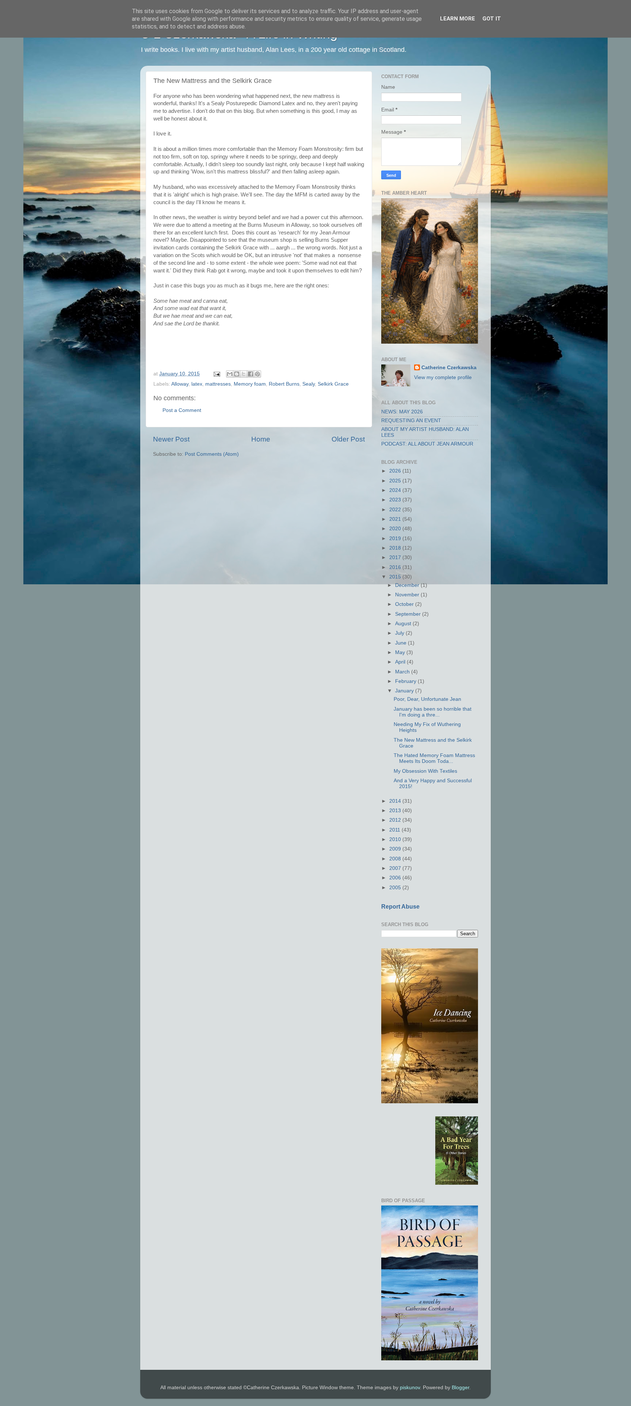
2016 (395, 567)
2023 (395, 500)
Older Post (348, 439)
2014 (395, 801)
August (404, 623)
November (408, 594)
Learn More (457, 18)
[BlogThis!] (236, 374)
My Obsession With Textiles (425, 771)
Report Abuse (400, 906)
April (401, 662)
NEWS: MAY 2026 (402, 411)
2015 (395, 577)
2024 (395, 490)
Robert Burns (284, 384)
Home (260, 439)
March (403, 672)
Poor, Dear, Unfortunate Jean (427, 699)
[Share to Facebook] (250, 374)
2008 (395, 858)
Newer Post (171, 439)
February (406, 681)
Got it (491, 18)
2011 (395, 830)
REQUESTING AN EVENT (411, 420)
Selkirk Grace (333, 384)
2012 (395, 820)
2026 (395, 471)
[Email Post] (216, 374)
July (400, 633)
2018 (395, 548)
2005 (395, 887)
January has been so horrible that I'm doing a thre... (432, 712)
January (405, 691)
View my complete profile (443, 377)
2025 (395, 481)
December (408, 585)
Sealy (308, 384)
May (400, 652)
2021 (395, 519)
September (408, 614)
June (401, 643)
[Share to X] (243, 374)
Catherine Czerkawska (449, 367)
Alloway (179, 384)
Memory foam (250, 384)
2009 (395, 849)
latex (196, 384)
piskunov (410, 1387)
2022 (395, 509)
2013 (395, 810)
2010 (395, 839)
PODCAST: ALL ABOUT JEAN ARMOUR (427, 444)
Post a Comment (181, 410)
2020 (395, 528)
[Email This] (229, 374)
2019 (395, 538)
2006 (395, 877)
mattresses (218, 384)
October (405, 604)
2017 (395, 557)
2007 (395, 868)
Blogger (460, 1387)
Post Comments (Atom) (212, 454)
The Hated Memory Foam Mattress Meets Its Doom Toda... (434, 758)
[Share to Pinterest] (257, 374)
